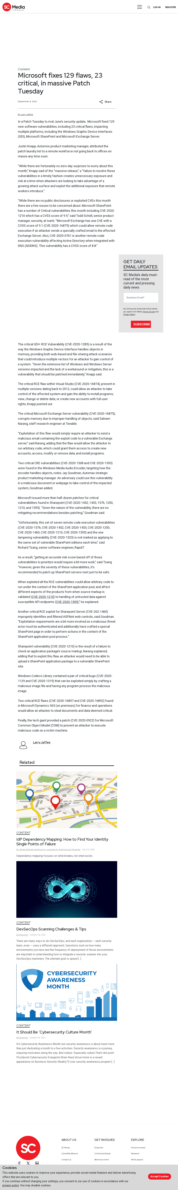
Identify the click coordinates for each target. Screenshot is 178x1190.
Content (24, 69)
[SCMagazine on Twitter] (28, 1163)
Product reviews (138, 1147)
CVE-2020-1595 (67, 602)
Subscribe (141, 324)
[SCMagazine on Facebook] (19, 1163)
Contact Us (66, 1159)
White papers (137, 1159)
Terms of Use (149, 312)
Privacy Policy (129, 314)
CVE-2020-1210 (43, 597)
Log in (157, 7)
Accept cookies (159, 1176)
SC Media (66, 1147)
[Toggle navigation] (139, 7)
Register (170, 7)
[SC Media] (13, 7)
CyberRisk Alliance (70, 1153)
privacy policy (10, 1185)
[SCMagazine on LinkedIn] (37, 1163)
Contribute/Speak (102, 1153)
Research (135, 1153)
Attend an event (101, 1159)
